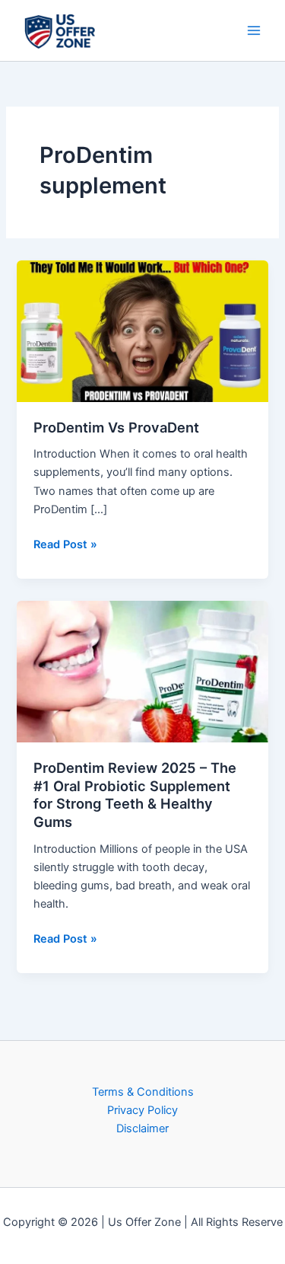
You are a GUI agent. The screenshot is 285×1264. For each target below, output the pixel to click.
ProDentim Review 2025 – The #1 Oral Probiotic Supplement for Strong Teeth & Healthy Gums (134, 794)
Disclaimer (142, 1128)
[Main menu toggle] (254, 30)
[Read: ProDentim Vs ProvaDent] (142, 330)
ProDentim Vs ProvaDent (116, 427)
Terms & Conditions (143, 1092)
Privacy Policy (142, 1110)
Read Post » (65, 543)
